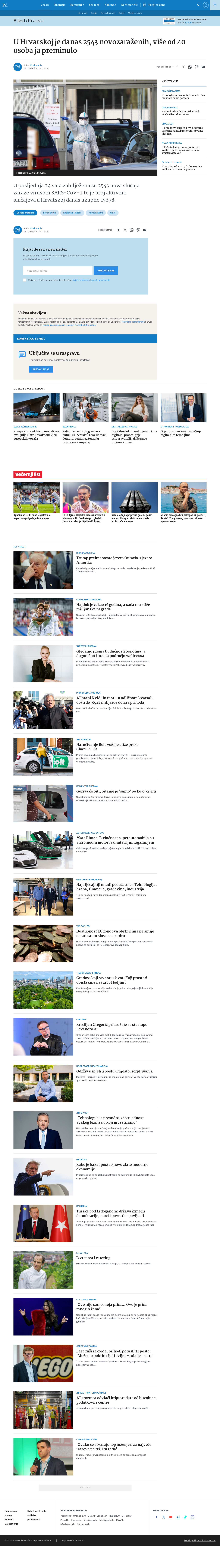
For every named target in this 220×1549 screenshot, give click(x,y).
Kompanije (77, 5)
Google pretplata (25, 212)
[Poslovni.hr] (4, 5)
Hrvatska (82, 13)
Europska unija (108, 13)
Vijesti (45, 5)
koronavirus (49, 212)
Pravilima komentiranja (133, 321)
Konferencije (129, 5)
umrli (113, 212)
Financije (59, 5)
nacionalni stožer (72, 212)
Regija (94, 13)
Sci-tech (94, 5)
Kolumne (110, 5)
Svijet (122, 13)
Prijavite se (106, 270)
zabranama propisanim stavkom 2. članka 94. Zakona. (69, 325)
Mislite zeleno (135, 13)
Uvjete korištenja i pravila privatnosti (91, 280)
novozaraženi (96, 212)
